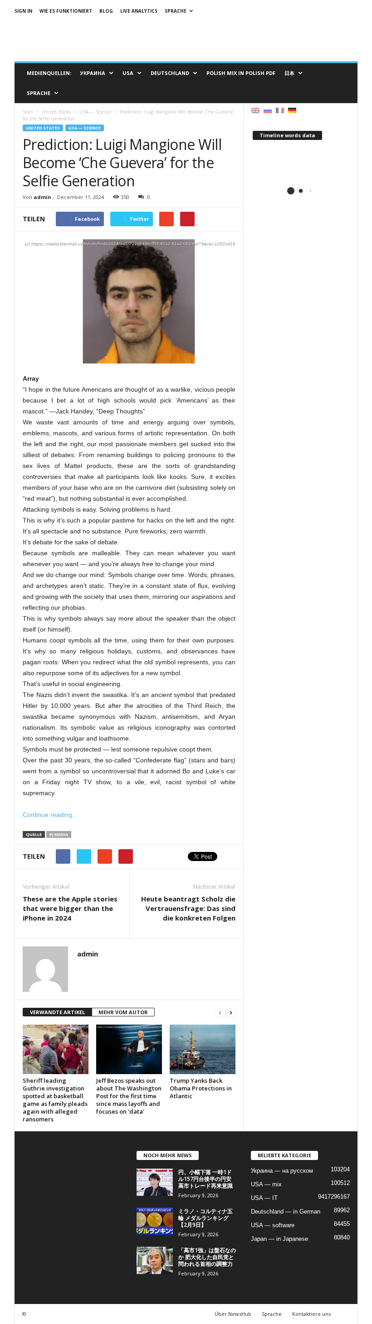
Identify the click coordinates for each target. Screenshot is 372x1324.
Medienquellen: (49, 73)
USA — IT (264, 1198)
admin (42, 197)
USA (127, 73)
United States (43, 128)
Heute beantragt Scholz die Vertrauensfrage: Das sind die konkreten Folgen (188, 908)
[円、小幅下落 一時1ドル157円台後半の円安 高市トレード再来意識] (155, 1182)
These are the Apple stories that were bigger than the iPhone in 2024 (70, 908)
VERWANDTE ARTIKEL (57, 1012)
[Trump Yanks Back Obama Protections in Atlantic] (202, 1049)
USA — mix (266, 1184)
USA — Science (85, 128)
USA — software (272, 1225)
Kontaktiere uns (311, 1313)
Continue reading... (50, 814)
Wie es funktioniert (65, 11)
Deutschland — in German (285, 1211)
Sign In (23, 11)
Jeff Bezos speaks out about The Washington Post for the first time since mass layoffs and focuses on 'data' (129, 1095)
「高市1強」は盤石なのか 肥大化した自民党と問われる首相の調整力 (207, 1257)
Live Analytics (138, 11)
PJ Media (58, 834)
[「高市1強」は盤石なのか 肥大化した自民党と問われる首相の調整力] (155, 1260)
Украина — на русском (282, 1170)
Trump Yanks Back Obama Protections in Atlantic (201, 1088)
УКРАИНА (92, 73)
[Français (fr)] (280, 109)
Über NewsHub (233, 1313)
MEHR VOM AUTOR (123, 1012)
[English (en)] (255, 109)
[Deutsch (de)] (292, 109)
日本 (289, 73)
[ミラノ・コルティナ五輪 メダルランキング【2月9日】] (155, 1221)
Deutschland (170, 73)
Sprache (175, 11)
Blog (106, 11)
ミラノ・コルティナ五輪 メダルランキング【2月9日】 (205, 1218)
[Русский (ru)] (268, 109)
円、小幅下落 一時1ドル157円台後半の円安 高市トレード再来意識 (205, 1179)
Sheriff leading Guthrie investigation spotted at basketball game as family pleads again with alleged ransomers (55, 1099)
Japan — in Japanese (279, 1238)
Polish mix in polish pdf (240, 73)
